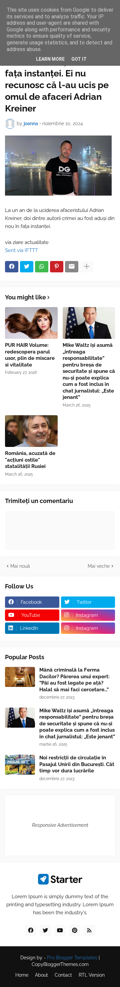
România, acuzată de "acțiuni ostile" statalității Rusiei (30, 459)
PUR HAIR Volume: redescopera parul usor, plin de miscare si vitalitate (30, 355)
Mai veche (99, 566)
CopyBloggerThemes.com (60, 964)
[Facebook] (11, 266)
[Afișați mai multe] (86, 266)
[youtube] (60, 930)
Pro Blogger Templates (72, 957)
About (41, 975)
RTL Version (92, 975)
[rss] (89, 930)
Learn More (50, 59)
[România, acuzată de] (31, 431)
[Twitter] (26, 266)
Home (21, 975)
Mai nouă (20, 566)
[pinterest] (74, 930)
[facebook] (30, 930)
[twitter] (45, 930)
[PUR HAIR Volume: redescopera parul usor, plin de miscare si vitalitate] (31, 323)
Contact (63, 975)
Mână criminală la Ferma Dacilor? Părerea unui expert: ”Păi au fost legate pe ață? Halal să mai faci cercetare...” (74, 680)
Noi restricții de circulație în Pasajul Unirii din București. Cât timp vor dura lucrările (76, 764)
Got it (79, 59)
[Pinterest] (56, 266)
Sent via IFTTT (21, 250)
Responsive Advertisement (60, 825)
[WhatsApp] (41, 266)
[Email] (71, 266)
